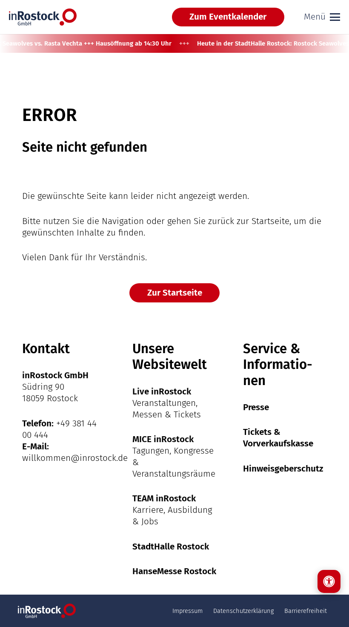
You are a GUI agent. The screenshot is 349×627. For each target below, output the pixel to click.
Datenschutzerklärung (243, 611)
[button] (322, 17)
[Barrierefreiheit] (329, 581)
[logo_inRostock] (43, 17)
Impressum (187, 611)
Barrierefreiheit (305, 611)
